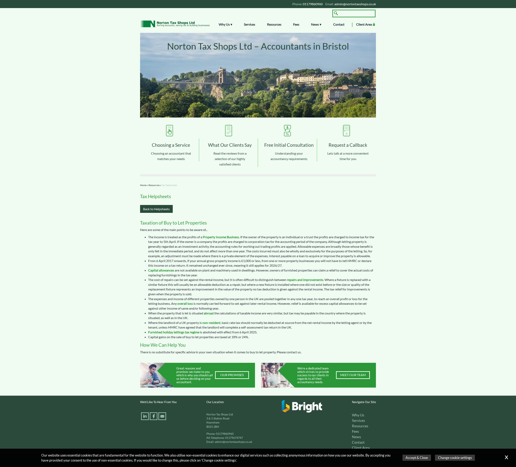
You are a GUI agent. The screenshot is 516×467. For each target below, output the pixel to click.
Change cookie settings (455, 458)
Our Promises (232, 375)
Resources (274, 24)
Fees (296, 24)
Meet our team (353, 375)
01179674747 (234, 437)
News (315, 24)
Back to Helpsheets (156, 209)
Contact (338, 24)
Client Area (364, 24)
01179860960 (225, 433)
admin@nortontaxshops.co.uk (355, 4)
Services (249, 24)
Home (143, 185)
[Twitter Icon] (140, 416)
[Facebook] (154, 416)
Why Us (224, 24)
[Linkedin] (145, 416)
